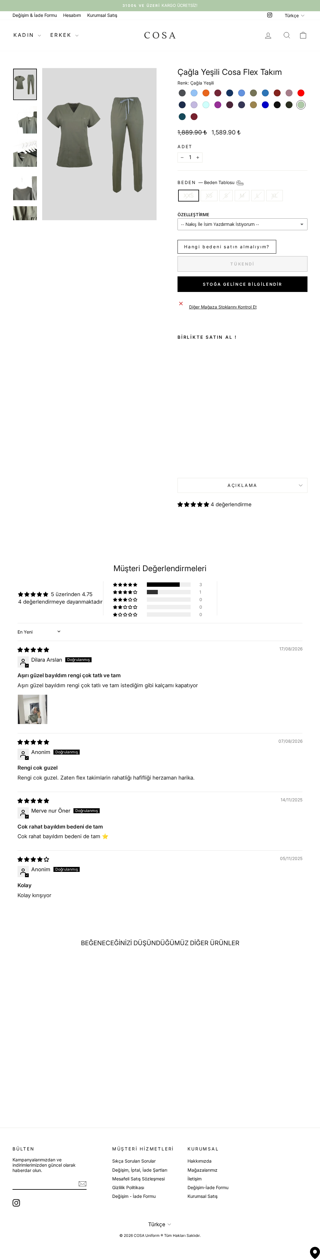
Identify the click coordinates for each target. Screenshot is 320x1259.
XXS (188, 195)
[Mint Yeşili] (206, 104)
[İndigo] (265, 93)
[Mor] (217, 104)
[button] (194, 504)
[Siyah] (277, 104)
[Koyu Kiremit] (277, 93)
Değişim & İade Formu (34, 15)
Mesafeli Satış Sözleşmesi (138, 1178)
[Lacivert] (182, 104)
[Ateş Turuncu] (206, 93)
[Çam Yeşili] (289, 104)
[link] (196, 428)
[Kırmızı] (301, 93)
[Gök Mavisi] (241, 93)
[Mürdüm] (229, 104)
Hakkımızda (200, 1161)
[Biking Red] (194, 116)
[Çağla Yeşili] (301, 104)
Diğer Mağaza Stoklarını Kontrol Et (223, 306)
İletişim (195, 1178)
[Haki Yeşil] (253, 93)
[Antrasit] (182, 93)
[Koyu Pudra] (289, 93)
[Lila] (194, 104)
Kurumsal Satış (102, 15)
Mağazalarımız (203, 1170)
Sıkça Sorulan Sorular (134, 1161)
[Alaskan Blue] (194, 93)
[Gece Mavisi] (229, 93)
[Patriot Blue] (241, 104)
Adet (185, 146)
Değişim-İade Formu (208, 1187)
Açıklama (243, 485)
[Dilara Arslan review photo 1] (33, 709)
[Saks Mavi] (265, 104)
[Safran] (253, 104)
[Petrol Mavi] (182, 116)
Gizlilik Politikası (128, 1187)
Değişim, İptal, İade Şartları (139, 1170)
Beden (207, 182)
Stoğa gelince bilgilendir (242, 284)
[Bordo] (217, 93)
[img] (33, 650)
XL (274, 195)
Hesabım (72, 15)
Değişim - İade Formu (134, 1196)
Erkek (62, 35)
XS (209, 195)
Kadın (24, 35)
